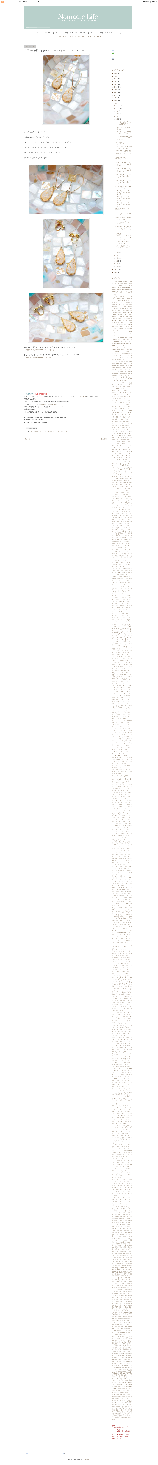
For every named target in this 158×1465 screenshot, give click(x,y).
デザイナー (121, 843)
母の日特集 (122, 1388)
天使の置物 (127, 1348)
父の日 (119, 1379)
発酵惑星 (129, 1373)
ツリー (122, 825)
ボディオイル (128, 1053)
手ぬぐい (119, 1295)
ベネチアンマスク (125, 1033)
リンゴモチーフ (116, 1174)
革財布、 (114, 1234)
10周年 (120, 281)
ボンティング (120, 1064)
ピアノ (121, 936)
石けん (124, 1330)
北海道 (127, 1390)
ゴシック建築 (126, 656)
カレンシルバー (120, 582)
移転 (116, 1211)
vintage (114, 369)
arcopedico (115, 297)
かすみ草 (118, 547)
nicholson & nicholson (126, 341)
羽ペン (120, 1213)
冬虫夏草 (125, 1351)
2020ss (124, 289)
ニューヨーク (126, 876)
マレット (124, 1092)
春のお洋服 (129, 1305)
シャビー (122, 720)
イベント (120, 463)
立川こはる (128, 1408)
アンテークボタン (124, 445)
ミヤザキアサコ (121, 1106)
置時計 (130, 1342)
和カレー (129, 1416)
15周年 (130, 283)
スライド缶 (124, 771)
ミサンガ (123, 1096)
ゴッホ (121, 662)
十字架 (123, 1303)
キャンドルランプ (121, 601)
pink (130, 351)
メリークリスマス (121, 1123)
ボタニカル (127, 1049)
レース (125, 1178)
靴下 (116, 1253)
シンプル (129, 732)
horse (119, 316)
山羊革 (128, 1281)
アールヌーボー (123, 379)
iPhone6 (129, 316)
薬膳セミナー (118, 1398)
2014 (116, 270)
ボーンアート (126, 1047)
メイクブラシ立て (127, 1119)
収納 (120, 1299)
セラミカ (125, 777)
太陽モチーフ (115, 1336)
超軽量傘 (129, 1344)
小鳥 (113, 1313)
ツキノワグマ (122, 823)
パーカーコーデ (120, 889)
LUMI (130, 332)
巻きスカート (126, 1236)
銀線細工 (122, 1249)
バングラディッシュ (117, 926)
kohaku (121, 328)
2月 (117, 263)
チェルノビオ (125, 810)
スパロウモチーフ (116, 759)
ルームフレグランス (119, 1176)
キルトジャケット (120, 605)
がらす (116, 563)
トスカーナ (126, 858)
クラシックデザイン (124, 617)
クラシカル (116, 615)
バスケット (119, 903)
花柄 (118, 1230)
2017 (116, 98)
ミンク (121, 1113)
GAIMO (120, 314)
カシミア (122, 545)
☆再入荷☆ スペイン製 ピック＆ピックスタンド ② (123, 176)
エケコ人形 (125, 504)
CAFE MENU (87, 37)
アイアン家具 (120, 383)
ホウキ (128, 1041)
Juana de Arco (126, 322)
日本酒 (122, 1361)
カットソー (124, 547)
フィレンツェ (119, 963)
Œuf (124, 349)
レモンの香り (128, 1189)
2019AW (129, 287)
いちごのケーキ (126, 461)
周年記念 (118, 1301)
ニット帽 (120, 876)
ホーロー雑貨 (118, 1047)
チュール (126, 815)
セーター (129, 773)
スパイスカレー (127, 757)
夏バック (118, 1226)
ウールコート (128, 484)
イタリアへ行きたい (118, 453)
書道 (120, 1309)
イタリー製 (118, 461)
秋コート (123, 1301)
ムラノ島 (119, 1119)
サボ (117, 678)
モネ (113, 1131)
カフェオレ (126, 551)
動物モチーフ (122, 1355)
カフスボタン (115, 557)
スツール (127, 746)
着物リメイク (118, 1344)
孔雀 (118, 1265)
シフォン (120, 714)
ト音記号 (125, 868)
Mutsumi (114, 339)
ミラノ (129, 1109)
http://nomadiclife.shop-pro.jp (49, 404)
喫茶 (117, 1244)
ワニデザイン (121, 1207)
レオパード (115, 1181)
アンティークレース (124, 439)
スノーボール (125, 755)
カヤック (121, 561)
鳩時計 (116, 1375)
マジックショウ (122, 1076)
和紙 (113, 1417)
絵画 (116, 1232)
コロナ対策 (120, 666)
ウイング (127, 473)
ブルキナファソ (119, 1012)
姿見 (123, 1285)
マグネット (115, 1072)
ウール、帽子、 (119, 484)
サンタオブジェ (118, 689)
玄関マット (126, 1259)
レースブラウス (121, 1179)
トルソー (122, 866)
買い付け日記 (118, 1369)
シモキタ (125, 714)
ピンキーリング (118, 950)
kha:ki (125, 324)
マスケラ (117, 1082)
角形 (124, 1232)
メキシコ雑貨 (123, 1121)
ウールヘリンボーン (117, 486)
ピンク (124, 950)
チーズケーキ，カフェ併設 (125, 800)
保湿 (124, 1386)
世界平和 (117, 1324)
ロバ (121, 1199)
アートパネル (119, 377)
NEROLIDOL (115, 341)
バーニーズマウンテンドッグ (120, 893)
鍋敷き (116, 1357)
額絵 (120, 1236)
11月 (117, 108)
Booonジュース (118, 302)
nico (127, 343)
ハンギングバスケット (126, 924)
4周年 (117, 293)
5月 (117, 255)
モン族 (121, 1137)
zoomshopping (127, 373)
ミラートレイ (121, 1107)
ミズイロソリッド (124, 1098)
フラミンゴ (118, 993)
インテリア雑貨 (125, 469)
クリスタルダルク (123, 627)
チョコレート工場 (124, 819)
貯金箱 (124, 1344)
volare (118, 371)
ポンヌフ (116, 1068)
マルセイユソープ (122, 1090)
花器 (124, 1228)
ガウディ (119, 543)
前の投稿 (104, 439)
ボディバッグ (122, 1055)
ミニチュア (115, 1102)
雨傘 (124, 1214)
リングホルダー (127, 1172)
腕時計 (124, 1417)
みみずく (114, 1106)
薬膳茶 (122, 1400)
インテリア (115, 469)
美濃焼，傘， (115, 1377)
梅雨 (127, 1367)
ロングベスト (128, 1201)
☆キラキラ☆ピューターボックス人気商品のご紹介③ (123, 192)
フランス (117, 997)
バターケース (125, 905)
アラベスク (118, 419)
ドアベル (122, 852)
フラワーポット (116, 994)
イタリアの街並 (122, 449)
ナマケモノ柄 (128, 872)
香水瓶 (114, 1267)
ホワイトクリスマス (120, 1060)
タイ (116, 786)
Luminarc (114, 334)
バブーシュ (118, 913)
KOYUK (129, 328)
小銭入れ (129, 1311)
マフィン (123, 1086)
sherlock (119, 359)
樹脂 (117, 1299)
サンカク (118, 683)
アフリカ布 (123, 416)
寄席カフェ (125, 1240)
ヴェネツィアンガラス (119, 494)
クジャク (119, 609)
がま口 (121, 557)
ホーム (66, 439)
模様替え (116, 1394)
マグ (123, 1070)
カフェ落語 (125, 555)
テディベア (124, 847)
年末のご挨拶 (128, 1365)
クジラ (123, 609)
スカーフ (120, 736)
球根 (120, 1244)
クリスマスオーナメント (123, 631)
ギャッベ (124, 593)
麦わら (119, 1371)
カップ (130, 547)
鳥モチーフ (128, 1346)
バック (128, 907)
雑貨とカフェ (122, 1269)
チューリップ (120, 815)
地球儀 (116, 1342)
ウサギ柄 (124, 502)
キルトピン (129, 605)
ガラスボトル (123, 574)
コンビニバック (119, 670)
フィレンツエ (128, 963)
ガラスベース (117, 572)
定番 (116, 1348)
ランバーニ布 (128, 1154)
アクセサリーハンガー (119, 394)
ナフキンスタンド (119, 870)
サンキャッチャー (125, 683)
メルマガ (127, 1125)
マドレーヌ (129, 1084)
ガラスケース (116, 566)
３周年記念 (128, 291)
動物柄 (128, 1355)
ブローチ (129, 1022)
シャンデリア (122, 724)
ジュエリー (124, 726)
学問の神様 (127, 1234)
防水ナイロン (121, 1390)
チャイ (114, 815)
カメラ (125, 559)
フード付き (122, 965)
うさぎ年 (119, 502)
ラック (120, 1145)
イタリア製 (116, 457)
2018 (116, 95)
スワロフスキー (122, 773)
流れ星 (113, 1410)
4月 (117, 258)
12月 (117, 105)
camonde (114, 304)
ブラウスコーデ (119, 989)
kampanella (115, 324)
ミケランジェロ (116, 1096)
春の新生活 (115, 1307)
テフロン (129, 849)
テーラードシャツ (125, 841)
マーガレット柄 (123, 1068)
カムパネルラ (115, 559)
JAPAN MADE (117, 320)
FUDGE (114, 314)
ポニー (119, 1057)
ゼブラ (115, 777)
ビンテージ (123, 951)
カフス (130, 555)
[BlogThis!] (30, 428)
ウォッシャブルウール (126, 498)
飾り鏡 (122, 1316)
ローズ (127, 1191)
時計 (127, 1289)
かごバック (129, 543)
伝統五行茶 (126, 1349)
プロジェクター (123, 1024)
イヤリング (43, 431)
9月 (117, 114)
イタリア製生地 (125, 457)
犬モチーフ (120, 1257)
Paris (117, 352)
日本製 (126, 1361)
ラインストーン (119, 1143)
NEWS (77, 37)
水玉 (125, 1322)
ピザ (124, 942)
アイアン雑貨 (128, 383)
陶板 (126, 1353)
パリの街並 (126, 915)
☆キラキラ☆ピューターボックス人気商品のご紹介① (123, 204)
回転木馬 (122, 1230)
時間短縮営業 (122, 1289)
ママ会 (114, 1088)
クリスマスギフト (122, 632)
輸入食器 (114, 1404)
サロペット (118, 681)
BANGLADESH (121, 298)
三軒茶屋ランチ (119, 1274)
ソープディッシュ (123, 783)
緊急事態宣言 (128, 1246)
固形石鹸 (129, 1261)
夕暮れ (113, 1406)
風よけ (122, 1380)
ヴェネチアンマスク (120, 492)
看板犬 (118, 1238)
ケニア (119, 647)
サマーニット (118, 679)
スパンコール (125, 759)
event (119, 310)
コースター (127, 649)
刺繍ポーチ (119, 1285)
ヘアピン (127, 1027)
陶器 (122, 1353)
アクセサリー (117, 389)
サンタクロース (127, 689)
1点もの (114, 285)
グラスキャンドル (120, 619)
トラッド (126, 862)
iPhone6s (114, 318)
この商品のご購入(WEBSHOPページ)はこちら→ (40, 350)
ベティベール (123, 1029)
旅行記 (128, 1410)
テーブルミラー (126, 839)
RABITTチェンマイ (117, 355)
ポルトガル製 (126, 1059)
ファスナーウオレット (126, 957)
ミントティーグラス (120, 1115)
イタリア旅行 (125, 459)
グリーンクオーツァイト (119, 625)
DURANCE (115, 308)
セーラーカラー (116, 775)
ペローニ (120, 1037)
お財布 (126, 533)
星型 (123, 1326)
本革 (130, 1390)
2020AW (119, 289)
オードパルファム (116, 519)
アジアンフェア (118, 404)
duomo (130, 306)
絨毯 (127, 1417)
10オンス (114, 281)
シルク (126, 730)
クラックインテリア (120, 621)
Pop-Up (114, 353)
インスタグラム (128, 467)
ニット (122, 874)
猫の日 (126, 1363)
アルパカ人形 (120, 425)
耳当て (123, 1291)
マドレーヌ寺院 (116, 1086)
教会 (116, 1246)
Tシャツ (126, 365)
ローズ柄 (120, 1197)
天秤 (116, 1349)
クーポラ (114, 609)
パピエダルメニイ (119, 911)
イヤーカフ (126, 463)
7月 (117, 119)
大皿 (122, 1338)
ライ (126, 1139)
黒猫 (117, 1267)
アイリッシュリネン (123, 385)
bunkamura (129, 302)
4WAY (113, 293)
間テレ (122, 1238)
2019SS (114, 289)
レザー (128, 1181)
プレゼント (118, 1018)
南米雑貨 (118, 1359)
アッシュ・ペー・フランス (120, 406)
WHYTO (122, 371)
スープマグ (120, 734)
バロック (116, 922)
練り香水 (116, 1416)
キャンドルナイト (119, 597)
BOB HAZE (121, 300)
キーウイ (121, 584)
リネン (118, 1164)
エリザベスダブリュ (122, 510)
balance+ (114, 298)
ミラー (114, 1108)
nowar (130, 347)
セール (122, 775)
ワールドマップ (126, 1203)
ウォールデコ (128, 496)
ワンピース (118, 1209)
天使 (122, 1348)
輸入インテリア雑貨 (118, 1402)
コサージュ (119, 656)
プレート (120, 1014)
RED (130, 355)
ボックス (117, 1051)
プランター (127, 1000)
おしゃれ (127, 523)
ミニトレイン (128, 1104)
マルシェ (125, 1088)
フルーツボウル (127, 1008)
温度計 (117, 1222)
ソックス (121, 784)
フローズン (123, 1022)
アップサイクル (118, 408)
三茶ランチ (120, 1278)
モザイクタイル (120, 1129)
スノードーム (116, 755)
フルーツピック (118, 1008)
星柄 (126, 1326)
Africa (119, 295)
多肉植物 (122, 1334)
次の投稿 (27, 439)
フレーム (125, 1014)
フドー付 (126, 985)
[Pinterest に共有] (36, 428)
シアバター (124, 703)
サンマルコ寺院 (123, 701)
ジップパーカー (126, 711)
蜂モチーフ (129, 1388)
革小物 (119, 1234)
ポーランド (119, 1045)
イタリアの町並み (126, 451)
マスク (120, 1080)
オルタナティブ (125, 529)
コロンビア (127, 666)
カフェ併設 (118, 555)
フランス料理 (120, 1000)
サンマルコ (127, 699)
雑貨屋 (130, 1269)
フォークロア (118, 969)
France (129, 312)
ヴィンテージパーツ (121, 480)
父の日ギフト (125, 1379)
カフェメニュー (123, 553)
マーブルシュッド (122, 1070)
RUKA (113, 357)
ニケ (113, 874)
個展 (118, 1261)
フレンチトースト (127, 1020)
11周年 (117, 283)
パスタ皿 (119, 905)
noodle (123, 347)
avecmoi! (129, 297)
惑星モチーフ (118, 1417)
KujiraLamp (115, 330)
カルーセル (120, 580)
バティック (122, 909)
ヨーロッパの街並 (119, 1139)
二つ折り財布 (125, 1359)
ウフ (129, 502)
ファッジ (114, 959)
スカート (126, 734)
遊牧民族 (129, 1404)
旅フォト (118, 1410)
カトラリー (125, 549)
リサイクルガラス (123, 1162)
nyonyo (37, 431)
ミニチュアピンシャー (124, 1102)
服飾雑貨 (127, 1380)
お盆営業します (126, 537)
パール (123, 895)
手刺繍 (127, 1295)
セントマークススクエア (118, 781)
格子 (122, 1232)
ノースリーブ (126, 879)
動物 (128, 1353)
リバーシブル (125, 1164)
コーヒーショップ (127, 650)
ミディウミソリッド (126, 1100)
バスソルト (126, 903)
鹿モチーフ (116, 1293)
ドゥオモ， (119, 856)
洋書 (126, 1406)
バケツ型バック (118, 901)
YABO (130, 371)
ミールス (124, 1094)
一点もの (120, 1211)
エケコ (120, 504)
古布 (125, 1261)
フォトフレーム (126, 977)
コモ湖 (115, 666)
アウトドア (120, 386)
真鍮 (121, 1320)
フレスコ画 (123, 1016)
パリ (120, 915)
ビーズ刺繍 (126, 940)
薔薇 (130, 1417)
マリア (121, 1088)
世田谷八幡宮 (116, 1326)
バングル (126, 926)
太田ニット (128, 1334)
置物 (113, 1344)
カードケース (119, 541)
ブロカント (115, 1024)
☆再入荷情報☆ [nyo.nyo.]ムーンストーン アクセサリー (123, 137)
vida (127, 367)
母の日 (128, 1386)
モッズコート (128, 1129)
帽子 (113, 1390)
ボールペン (126, 1045)
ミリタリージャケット (126, 1111)
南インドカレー (122, 1357)
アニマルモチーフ (120, 412)
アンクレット (120, 431)
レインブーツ (119, 1177)
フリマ (118, 1006)
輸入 (130, 1400)
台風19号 (118, 1338)
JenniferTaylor (115, 322)
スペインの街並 (127, 765)
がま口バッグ (128, 557)
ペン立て (123, 1041)
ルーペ (122, 1174)
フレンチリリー (116, 1022)
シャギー (118, 718)
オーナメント (126, 519)
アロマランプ (126, 429)
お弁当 (116, 537)
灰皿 (113, 1232)
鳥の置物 (122, 1346)
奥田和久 (122, 1220)
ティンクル (129, 833)
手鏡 (123, 1295)
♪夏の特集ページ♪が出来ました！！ (123, 143)
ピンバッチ (118, 955)
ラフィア (119, 1147)
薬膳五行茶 (117, 1400)
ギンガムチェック (117, 607)
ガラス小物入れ (120, 578)
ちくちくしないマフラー (123, 812)
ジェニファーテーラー (120, 709)
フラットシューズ (120, 991)
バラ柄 (117, 915)
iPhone (125, 316)
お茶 (126, 535)
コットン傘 (116, 662)
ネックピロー (122, 878)
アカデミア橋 (128, 386)
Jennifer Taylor (127, 320)
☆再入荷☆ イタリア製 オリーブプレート (123, 132)
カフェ (121, 551)
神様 (128, 1320)
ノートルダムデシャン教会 (122, 883)
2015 (116, 103)
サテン (113, 678)
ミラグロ (124, 1109)
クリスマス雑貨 (121, 641)
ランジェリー (126, 1148)
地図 (120, 1342)
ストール (127, 752)
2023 (116, 81)
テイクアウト (122, 829)
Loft (121, 332)
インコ (121, 467)
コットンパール (120, 660)
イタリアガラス (123, 447)
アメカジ (119, 418)
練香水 (121, 1416)
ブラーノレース (116, 986)
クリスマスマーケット (122, 638)
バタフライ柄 (122, 907)
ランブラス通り (116, 1160)
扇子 (126, 1332)
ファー (123, 955)
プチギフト (121, 981)
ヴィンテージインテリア (120, 476)
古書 (121, 1261)
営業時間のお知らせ (125, 1216)
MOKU (130, 338)
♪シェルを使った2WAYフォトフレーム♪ (123, 242)
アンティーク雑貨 (125, 441)
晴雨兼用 (126, 1328)
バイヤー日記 (120, 899)
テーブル (125, 835)
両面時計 (119, 1412)
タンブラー (125, 798)
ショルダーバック (118, 730)
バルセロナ (121, 918)
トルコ (124, 864)
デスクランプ (128, 845)
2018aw (124, 287)
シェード (126, 705)
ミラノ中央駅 (116, 1111)
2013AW (119, 285)
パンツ (117, 928)
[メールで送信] (27, 428)
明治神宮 (122, 1392)
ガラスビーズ (120, 570)
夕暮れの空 (119, 1406)
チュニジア (121, 817)
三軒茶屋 (116, 1271)
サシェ (124, 676)
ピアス (49, 431)
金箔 (129, 1248)
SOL (116, 361)
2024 (116, 79)
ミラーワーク (117, 1109)
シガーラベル (118, 711)
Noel (113, 346)
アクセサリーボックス (123, 396)
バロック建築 (123, 922)
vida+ (130, 367)
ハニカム (127, 909)
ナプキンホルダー (119, 872)
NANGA (129, 339)
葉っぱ (118, 1408)
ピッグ (118, 944)
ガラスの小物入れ (123, 568)
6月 (117, 253)
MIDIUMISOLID (120, 336)
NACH (124, 339)
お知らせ (120, 535)
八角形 (130, 1371)
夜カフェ (126, 1396)
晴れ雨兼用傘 (119, 1328)
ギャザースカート (125, 592)
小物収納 (126, 1313)
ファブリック (120, 959)
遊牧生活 (123, 1404)
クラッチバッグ (120, 623)
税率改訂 (119, 1330)
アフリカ (124, 414)
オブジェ (119, 525)
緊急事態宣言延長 (117, 1248)
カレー (114, 582)
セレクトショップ (125, 779)
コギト (120, 654)
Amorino (129, 295)
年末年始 (115, 1367)
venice (114, 367)
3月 (117, 261)
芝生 (121, 1293)
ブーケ (113, 965)
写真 (124, 1293)
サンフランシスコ (122, 697)
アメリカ (124, 418)
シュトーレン (123, 728)
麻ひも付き (116, 1392)
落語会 (122, 1408)
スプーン (123, 761)
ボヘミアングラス (126, 1057)
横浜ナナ (127, 1220)
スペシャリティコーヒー (119, 767)
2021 (116, 87)
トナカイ (122, 860)
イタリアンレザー (126, 455)
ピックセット (124, 944)
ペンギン (125, 1037)
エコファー (118, 505)
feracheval (126, 310)
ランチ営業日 (128, 1152)
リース (123, 1160)
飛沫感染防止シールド (125, 1375)
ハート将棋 (128, 891)
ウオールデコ (116, 498)
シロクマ (116, 732)
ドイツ (128, 852)
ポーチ (127, 1043)
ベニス (130, 1029)
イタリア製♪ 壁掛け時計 (123, 151)
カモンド (116, 561)
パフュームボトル (126, 913)
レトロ (121, 1189)
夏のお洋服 (120, 1224)
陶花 (120, 1353)
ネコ (117, 878)
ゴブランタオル (120, 664)
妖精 (123, 1406)
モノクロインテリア (120, 1131)
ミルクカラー (115, 1113)
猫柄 (115, 1365)
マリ (117, 1088)
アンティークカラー (120, 433)
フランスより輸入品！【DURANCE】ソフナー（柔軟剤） (123, 123)
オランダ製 (116, 527)
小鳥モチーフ (118, 1313)
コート (120, 650)
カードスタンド (127, 541)
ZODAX (117, 373)
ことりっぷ (127, 662)
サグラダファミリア (118, 674)
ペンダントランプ (120, 1039)
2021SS (114, 291)
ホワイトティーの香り (121, 1062)
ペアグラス (121, 1027)
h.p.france (114, 316)
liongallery (115, 332)
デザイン (121, 845)
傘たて (123, 1280)
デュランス (115, 850)
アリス (116, 421)
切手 (129, 1330)
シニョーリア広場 (125, 713)
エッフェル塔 (117, 507)
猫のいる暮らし (119, 1363)
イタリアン (127, 453)
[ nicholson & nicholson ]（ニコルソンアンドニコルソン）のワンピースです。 (123, 228)
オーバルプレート (124, 521)
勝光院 (115, 1311)
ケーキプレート (125, 645)
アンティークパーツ (122, 437)
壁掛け (127, 1382)
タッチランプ (120, 794)
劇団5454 (123, 1255)
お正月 (114, 535)
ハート (119, 891)
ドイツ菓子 (122, 854)
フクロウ (117, 979)
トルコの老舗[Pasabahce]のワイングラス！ (123, 147)
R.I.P (118, 353)
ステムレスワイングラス (125, 749)
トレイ (127, 866)
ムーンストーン (121, 1117)
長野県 (118, 1346)
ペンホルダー (117, 1041)
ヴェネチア (128, 488)
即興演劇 (117, 1334)
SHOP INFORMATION (64, 37)
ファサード (116, 957)
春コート (122, 1305)
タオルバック (124, 790)
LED (130, 330)
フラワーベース (126, 993)
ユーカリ (125, 1137)
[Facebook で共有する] (34, 428)
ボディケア (115, 1055)
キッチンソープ (121, 588)
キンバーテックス (127, 607)
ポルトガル (119, 1059)
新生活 (117, 1320)
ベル (119, 1035)
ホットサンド (124, 1051)
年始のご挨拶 (119, 1365)
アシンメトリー (127, 404)
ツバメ (128, 823)
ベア (117, 1026)
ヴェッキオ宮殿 (127, 486)
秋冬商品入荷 (117, 1303)
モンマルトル (125, 1135)
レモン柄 (114, 1191)
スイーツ (114, 734)
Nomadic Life (127, 345)
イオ (130, 445)
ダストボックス (125, 792)
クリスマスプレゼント (123, 637)
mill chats (129, 336)
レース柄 (129, 1179)
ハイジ (119, 897)
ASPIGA (122, 297)
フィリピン (120, 961)
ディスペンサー (119, 831)
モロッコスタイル (121, 1133)
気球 (121, 1242)
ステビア (116, 749)
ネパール (116, 879)
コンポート (120, 672)
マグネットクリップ (123, 1072)
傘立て (128, 1280)
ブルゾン (126, 1012)
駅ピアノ (117, 1220)
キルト (114, 605)
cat (127, 304)
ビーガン (126, 936)
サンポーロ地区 (120, 699)
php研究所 (126, 351)
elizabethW (123, 308)
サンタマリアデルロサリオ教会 (121, 691)
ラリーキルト (118, 1148)
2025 (116, 76)
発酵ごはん (115, 1373)
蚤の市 (120, 1367)
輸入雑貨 (128, 1402)
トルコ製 (117, 866)
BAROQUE (129, 298)
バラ (113, 915)
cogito (130, 304)
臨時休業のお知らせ (122, 1414)
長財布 (114, 1346)
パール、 (127, 895)
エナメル (124, 507)
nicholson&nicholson (118, 344)
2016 (116, 100)
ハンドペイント (124, 932)
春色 (115, 1309)
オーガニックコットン (119, 515)
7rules (124, 293)
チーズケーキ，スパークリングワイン (122, 802)
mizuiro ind (115, 338)
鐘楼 (119, 1316)
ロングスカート (119, 1201)
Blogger (86, 1459)
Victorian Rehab (120, 367)
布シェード (129, 1377)
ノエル (121, 879)
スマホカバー (119, 769)
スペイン (120, 765)
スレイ (115, 773)
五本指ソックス (121, 1263)
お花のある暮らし (121, 531)
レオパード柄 (122, 1181)
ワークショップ (116, 1203)
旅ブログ (123, 1410)
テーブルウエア (123, 837)
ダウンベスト (116, 790)
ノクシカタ (124, 885)
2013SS (124, 285)
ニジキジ (117, 874)
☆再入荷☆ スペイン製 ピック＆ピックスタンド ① (123, 182)
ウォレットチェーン (117, 500)
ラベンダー (125, 1147)
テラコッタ (122, 850)
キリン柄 (121, 603)
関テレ (126, 1238)
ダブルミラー (118, 796)
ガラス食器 (128, 578)
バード (123, 891)
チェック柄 (127, 808)
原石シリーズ (63, 431)
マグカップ (128, 1070)
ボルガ (113, 1059)
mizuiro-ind (123, 338)
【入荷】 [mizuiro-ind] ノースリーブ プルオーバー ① (123, 170)
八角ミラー (124, 1371)
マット (123, 1084)
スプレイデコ (125, 763)
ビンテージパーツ (122, 953)
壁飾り (115, 1386)
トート (124, 856)
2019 (116, 92)
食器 (123, 1318)
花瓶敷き (114, 1230)
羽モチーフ (125, 1213)
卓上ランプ (118, 1340)
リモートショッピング (126, 1168)
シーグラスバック (118, 705)
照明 (113, 1316)
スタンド (125, 742)
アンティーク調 (125, 443)
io (121, 316)
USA (130, 365)
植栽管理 (126, 1316)
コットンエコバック (121, 658)
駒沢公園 (118, 1251)
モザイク (120, 1127)
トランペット (118, 864)
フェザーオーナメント (121, 967)
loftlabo (125, 332)
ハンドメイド (121, 934)
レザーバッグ (126, 1187)
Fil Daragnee (122, 312)
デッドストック (116, 847)
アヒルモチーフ (118, 414)
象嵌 (116, 1316)
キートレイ (127, 584)
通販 (113, 1348)
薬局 (130, 1396)
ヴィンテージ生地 (124, 482)
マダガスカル (124, 1082)
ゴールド (125, 652)
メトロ (114, 1123)
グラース (114, 613)
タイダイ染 (121, 786)
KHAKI (130, 324)
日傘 (118, 1361)
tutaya (122, 365)
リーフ (127, 1160)
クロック (118, 645)
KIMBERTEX (123, 326)
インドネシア (126, 471)
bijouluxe (114, 300)
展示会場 (120, 1349)
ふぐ (113, 979)
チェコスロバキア (122, 806)
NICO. (130, 343)
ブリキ (120, 1004)
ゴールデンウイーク (117, 652)
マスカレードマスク (124, 1078)
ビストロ (129, 942)
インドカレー (118, 471)
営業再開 (117, 1216)
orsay (113, 351)
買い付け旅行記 (126, 1369)
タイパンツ (127, 786)
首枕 (127, 1297)
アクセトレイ (125, 398)
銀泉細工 (117, 1249)
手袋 (125, 1297)
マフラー (129, 1086)
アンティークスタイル (122, 434)
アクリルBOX (120, 402)
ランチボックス (119, 1152)
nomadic (119, 345)
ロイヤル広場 (120, 1191)
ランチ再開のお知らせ (118, 1154)
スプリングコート (116, 763)
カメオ (121, 559)
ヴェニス (121, 488)
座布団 (128, 1267)
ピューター (119, 946)
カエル (123, 543)
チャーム (129, 814)
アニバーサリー (125, 410)
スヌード (120, 753)
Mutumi (120, 339)
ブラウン (127, 989)
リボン (123, 1166)
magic (124, 334)
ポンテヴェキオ (120, 1066)
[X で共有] (32, 428)
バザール (124, 901)
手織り (121, 1297)
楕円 (120, 1336)
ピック (114, 944)
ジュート (118, 726)
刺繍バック (124, 1283)
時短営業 (116, 1291)
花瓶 (130, 1228)
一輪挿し (126, 1211)
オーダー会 (119, 517)
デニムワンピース (122, 849)
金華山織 (125, 1248)
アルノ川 (129, 423)
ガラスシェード (124, 566)
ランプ (123, 1156)
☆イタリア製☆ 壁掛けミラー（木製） (123, 218)
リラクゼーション (122, 1170)
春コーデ (117, 1305)
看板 (115, 1238)
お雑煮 (130, 533)
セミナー (119, 777)
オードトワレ (128, 517)
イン (118, 467)
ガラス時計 (125, 576)
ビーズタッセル (118, 938)
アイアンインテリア (120, 381)
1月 (117, 266)
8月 (117, 116)
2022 (116, 84)
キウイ (127, 586)
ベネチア (115, 1032)
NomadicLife (115, 347)
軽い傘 (119, 1255)
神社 (125, 1320)
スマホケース (126, 769)
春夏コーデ (122, 1307)
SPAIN (117, 363)
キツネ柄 (129, 588)
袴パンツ (114, 1263)
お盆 (120, 537)
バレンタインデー (120, 920)
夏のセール (127, 1224)
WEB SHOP (98, 37)
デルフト (127, 850)
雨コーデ (120, 1214)
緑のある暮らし (126, 1412)
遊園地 (119, 1404)
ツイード (126, 821)
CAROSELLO (121, 304)
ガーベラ (114, 543)
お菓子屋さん (120, 533)
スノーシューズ (127, 753)
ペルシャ (127, 1035)
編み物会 (120, 1386)
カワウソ (127, 582)
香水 (130, 1265)
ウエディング (115, 488)
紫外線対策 (121, 1287)
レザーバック (118, 1187)
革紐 (122, 1234)
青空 (115, 1330)
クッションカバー (126, 611)
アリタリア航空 (122, 421)
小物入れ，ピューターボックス (123, 1314)
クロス (124, 643)
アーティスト (126, 375)
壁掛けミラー (122, 1384)
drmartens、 (117, 306)
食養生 (127, 1318)
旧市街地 (124, 1244)
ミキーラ (129, 1094)
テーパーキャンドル (117, 835)
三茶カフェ (127, 1274)
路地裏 (125, 1416)
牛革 (129, 1244)
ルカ (126, 1176)
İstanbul (120, 318)
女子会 (123, 1309)
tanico (121, 363)
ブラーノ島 (124, 987)
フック (127, 981)
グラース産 (121, 613)
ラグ (129, 1143)
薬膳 (113, 1398)
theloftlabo (117, 365)
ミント (125, 1113)
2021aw (129, 289)
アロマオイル (121, 427)
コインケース (119, 649)
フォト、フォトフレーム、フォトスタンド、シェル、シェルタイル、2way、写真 (122, 973)
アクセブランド (121, 400)
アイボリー (115, 385)
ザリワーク (125, 679)
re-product (126, 355)
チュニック (127, 817)
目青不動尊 (121, 1396)
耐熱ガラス (125, 1336)
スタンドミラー (121, 744)
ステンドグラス (118, 752)
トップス (117, 860)
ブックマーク (120, 985)
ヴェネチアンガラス (117, 490)
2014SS (114, 287)
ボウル (122, 1043)
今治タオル (122, 1267)
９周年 (129, 293)
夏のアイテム (55, 431)
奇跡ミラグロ (118, 1240)
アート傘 (116, 379)
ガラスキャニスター (125, 564)
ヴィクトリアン (120, 473)
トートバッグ (118, 858)
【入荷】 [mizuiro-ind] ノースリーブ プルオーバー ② (123, 164)
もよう (128, 1131)
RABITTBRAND (127, 353)
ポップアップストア (118, 1053)
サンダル (122, 695)
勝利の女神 (121, 1311)
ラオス (125, 1143)
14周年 (125, 283)
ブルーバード (122, 1010)
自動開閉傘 (129, 1291)
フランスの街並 (125, 996)
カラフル (114, 580)
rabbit (121, 353)
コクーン (124, 654)
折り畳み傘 (121, 1332)
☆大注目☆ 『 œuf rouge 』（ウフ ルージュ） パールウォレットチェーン (123, 236)
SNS (123, 359)
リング (120, 1172)
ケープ (115, 647)
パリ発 (115, 918)
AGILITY (124, 295)
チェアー (114, 804)
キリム (117, 603)
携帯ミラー (122, 1253)
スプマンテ (129, 761)
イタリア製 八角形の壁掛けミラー (123, 128)
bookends (129, 300)
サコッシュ (118, 676)
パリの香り (122, 917)
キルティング (128, 603)
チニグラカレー (121, 814)
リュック (114, 1170)
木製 (121, 1394)
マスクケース (125, 1080)
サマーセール (121, 678)
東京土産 (116, 1353)
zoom (121, 373)
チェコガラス (121, 804)
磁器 (120, 1291)
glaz (130, 314)
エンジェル (125, 512)
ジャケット (124, 718)
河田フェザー (119, 1228)
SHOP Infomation (80, 396)
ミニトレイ (121, 1104)
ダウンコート (119, 788)
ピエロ (121, 942)
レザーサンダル (121, 1185)
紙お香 (115, 1287)
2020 (116, 90)
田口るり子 (119, 1351)
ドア (118, 852)
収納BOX (124, 1299)
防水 (116, 1390)
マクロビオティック (122, 1074)
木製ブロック (126, 1394)
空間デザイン (124, 1251)
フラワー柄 (124, 994)
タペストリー (126, 796)
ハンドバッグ (122, 930)
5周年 (120, 293)
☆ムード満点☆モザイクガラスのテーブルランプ (123, 247)
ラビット (125, 1145)
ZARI (113, 373)
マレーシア (118, 1092)
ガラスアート (122, 563)
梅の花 (124, 1367)
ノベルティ (120, 888)
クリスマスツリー (122, 635)
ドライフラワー (119, 862)
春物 (117, 1309)
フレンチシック (118, 1020)
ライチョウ (124, 1141)
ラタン (116, 1145)
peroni (121, 351)
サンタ (119, 687)
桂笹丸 (128, 1253)
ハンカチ (117, 924)
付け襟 (123, 1377)
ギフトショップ (121, 590)
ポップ (130, 1051)
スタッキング (118, 742)
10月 (117, 111)
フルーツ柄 (115, 1010)
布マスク (114, 1379)
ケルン (123, 647)
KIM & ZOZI (115, 326)
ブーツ (117, 965)
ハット (117, 909)
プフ (130, 985)
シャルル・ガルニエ (120, 722)
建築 (115, 1257)
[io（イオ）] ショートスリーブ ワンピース (123, 187)
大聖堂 (126, 1338)
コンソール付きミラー (123, 668)
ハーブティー (117, 895)
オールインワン (120, 523)
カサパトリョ (115, 545)
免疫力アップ (128, 1392)
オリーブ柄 (122, 527)
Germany (125, 314)
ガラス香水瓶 (118, 576)
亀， (115, 1244)
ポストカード (120, 1049)
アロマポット (119, 429)
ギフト (114, 590)
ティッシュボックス (120, 833)
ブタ (116, 981)
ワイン (120, 1205)
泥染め (119, 1348)
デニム (115, 849)
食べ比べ (120, 1318)
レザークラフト (125, 1183)
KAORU (121, 324)
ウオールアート (119, 496)
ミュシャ (129, 1106)
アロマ (116, 427)
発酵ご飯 (122, 1373)
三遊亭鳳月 (117, 1280)
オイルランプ (121, 513)
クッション (117, 611)
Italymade (129, 318)
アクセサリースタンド (123, 390)
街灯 (118, 1232)
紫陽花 (126, 1287)
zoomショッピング (117, 375)
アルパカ (114, 425)
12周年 (121, 283)
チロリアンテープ (119, 821)
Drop (125, 306)
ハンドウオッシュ (124, 928)
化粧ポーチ (123, 1222)
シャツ (118, 720)
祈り (124, 1242)
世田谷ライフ (123, 1324)
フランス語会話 (124, 998)
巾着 (122, 1246)
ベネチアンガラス (123, 1031)
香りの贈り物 (124, 1265)
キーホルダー (121, 586)
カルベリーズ (128, 580)
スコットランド (118, 738)
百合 (120, 1377)
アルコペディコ (121, 424)
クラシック (124, 615)
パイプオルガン (125, 897)
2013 (116, 272)
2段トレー (120, 291)
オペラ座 (125, 525)
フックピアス (121, 983)
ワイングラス (125, 1205)
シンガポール (122, 732)
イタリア (115, 447)
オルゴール (116, 529)
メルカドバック (121, 1125)
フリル (122, 1006)
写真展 (127, 1293)
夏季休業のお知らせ (126, 1226)
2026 (116, 73)
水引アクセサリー (118, 1322)
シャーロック (125, 716)
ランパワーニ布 (116, 1156)
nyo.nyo (32, 431)
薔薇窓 (113, 1419)
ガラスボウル (126, 572)
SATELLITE (121, 357)
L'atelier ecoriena (123, 330)
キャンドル (118, 596)
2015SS (119, 287)
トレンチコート (118, 868)
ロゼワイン (126, 1197)
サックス (129, 676)
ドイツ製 (127, 854)
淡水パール (126, 1340)
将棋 (125, 1311)
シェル (128, 709)
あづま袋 (125, 408)
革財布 (130, 1232)
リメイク (117, 1168)
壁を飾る (121, 1382)
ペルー (123, 1035)
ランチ (118, 1150)
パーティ (127, 889)
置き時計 (124, 1342)
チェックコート (120, 808)
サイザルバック (128, 672)
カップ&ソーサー (117, 549)
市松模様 (127, 1285)
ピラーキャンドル (120, 948)
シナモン (117, 713)
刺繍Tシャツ (117, 1283)
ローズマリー (122, 1195)
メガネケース (115, 1121)
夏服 (113, 1228)
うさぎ (125, 500)
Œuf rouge (129, 349)
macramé (120, 334)
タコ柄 (119, 792)
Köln (125, 328)
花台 (127, 1228)
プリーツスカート (120, 1002)
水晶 (127, 1322)
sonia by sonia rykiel (123, 361)
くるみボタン (118, 643)
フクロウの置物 (125, 979)
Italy (124, 318)
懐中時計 (127, 1230)
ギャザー (117, 592)
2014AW (129, 285)
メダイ (130, 1121)
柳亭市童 (126, 1400)
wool (126, 371)
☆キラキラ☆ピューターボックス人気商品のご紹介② (123, 198)
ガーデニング (119, 539)
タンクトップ (118, 798)
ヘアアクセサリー (124, 1026)
